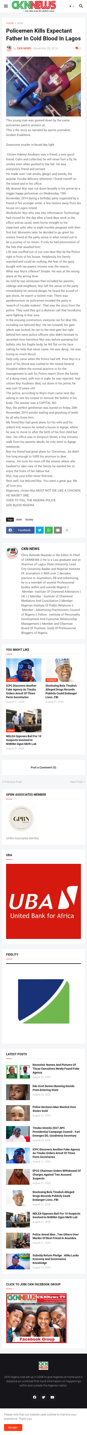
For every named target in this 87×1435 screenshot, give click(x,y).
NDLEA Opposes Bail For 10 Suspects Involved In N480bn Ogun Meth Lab (23, 740)
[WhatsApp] (49, 530)
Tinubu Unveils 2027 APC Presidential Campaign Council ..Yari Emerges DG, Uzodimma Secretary (56, 1131)
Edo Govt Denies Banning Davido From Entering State (53, 1088)
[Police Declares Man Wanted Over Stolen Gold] (18, 1113)
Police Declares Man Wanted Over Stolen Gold (54, 1108)
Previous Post (13, 781)
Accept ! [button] (13, 1427)
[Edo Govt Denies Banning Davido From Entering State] (18, 1092)
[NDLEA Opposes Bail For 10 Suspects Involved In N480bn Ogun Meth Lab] (18, 1220)
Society (29, 519)
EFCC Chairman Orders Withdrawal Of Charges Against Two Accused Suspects (57, 1174)
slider (20, 23)
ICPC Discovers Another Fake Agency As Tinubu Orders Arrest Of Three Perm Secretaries (21, 691)
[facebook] (34, 1397)
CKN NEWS (30, 549)
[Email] (58, 530)
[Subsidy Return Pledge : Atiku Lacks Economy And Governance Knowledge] (18, 1261)
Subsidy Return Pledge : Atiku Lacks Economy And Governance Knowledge (56, 1259)
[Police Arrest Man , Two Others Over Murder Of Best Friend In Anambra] (18, 1240)
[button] (5, 6)
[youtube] (52, 1397)
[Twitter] (40, 530)
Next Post (76, 781)
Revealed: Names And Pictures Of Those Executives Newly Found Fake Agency (56, 1068)
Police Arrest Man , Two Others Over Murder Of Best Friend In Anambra (56, 1236)
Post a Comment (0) (43, 767)
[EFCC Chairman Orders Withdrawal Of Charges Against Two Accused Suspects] (18, 1177)
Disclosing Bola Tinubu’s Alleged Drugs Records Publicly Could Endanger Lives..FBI (61, 691)
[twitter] (43, 1397)
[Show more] (67, 530)
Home (10, 23)
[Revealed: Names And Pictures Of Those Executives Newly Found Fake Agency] (18, 1071)
